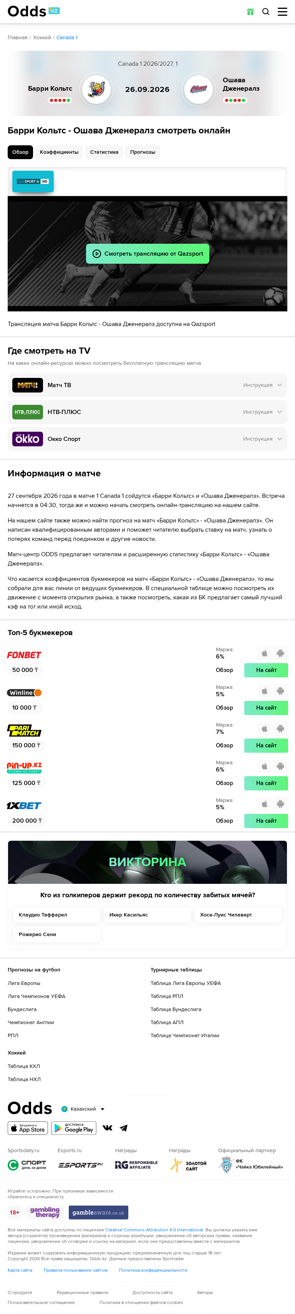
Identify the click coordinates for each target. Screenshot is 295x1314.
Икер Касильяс (128, 914)
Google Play (73, 1128)
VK (107, 1127)
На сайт (266, 670)
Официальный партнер (250, 1165)
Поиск (266, 11)
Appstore (28, 1128)
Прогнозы (143, 152)
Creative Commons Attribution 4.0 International (154, 1230)
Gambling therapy (45, 1212)
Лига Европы (24, 983)
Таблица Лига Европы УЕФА (186, 983)
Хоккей (42, 37)
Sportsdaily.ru (27, 1165)
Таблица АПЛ (167, 1022)
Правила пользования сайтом (76, 1270)
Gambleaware (98, 1212)
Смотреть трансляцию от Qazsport (33, 181)
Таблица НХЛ (24, 1079)
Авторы (205, 1293)
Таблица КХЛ (24, 1066)
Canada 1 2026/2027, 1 (147, 64)
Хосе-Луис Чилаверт (226, 914)
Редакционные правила (82, 1293)
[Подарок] (250, 11)
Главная (18, 37)
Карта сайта (20, 1270)
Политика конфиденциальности (153, 1270)
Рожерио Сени (37, 934)
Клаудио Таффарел (43, 914)
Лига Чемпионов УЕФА (36, 996)
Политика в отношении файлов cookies (141, 1303)
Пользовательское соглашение (41, 1303)
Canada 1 (67, 37)
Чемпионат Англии (31, 1022)
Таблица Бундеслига (176, 1009)
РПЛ (13, 1035)
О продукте (20, 1293)
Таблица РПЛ (167, 996)
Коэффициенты (59, 152)
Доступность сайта (152, 1293)
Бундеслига (22, 1009)
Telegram (123, 1127)
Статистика (104, 152)
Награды (136, 1165)
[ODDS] (34, 11)
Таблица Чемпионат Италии (185, 1035)
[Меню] (282, 12)
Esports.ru (81, 1165)
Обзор (20, 152)
